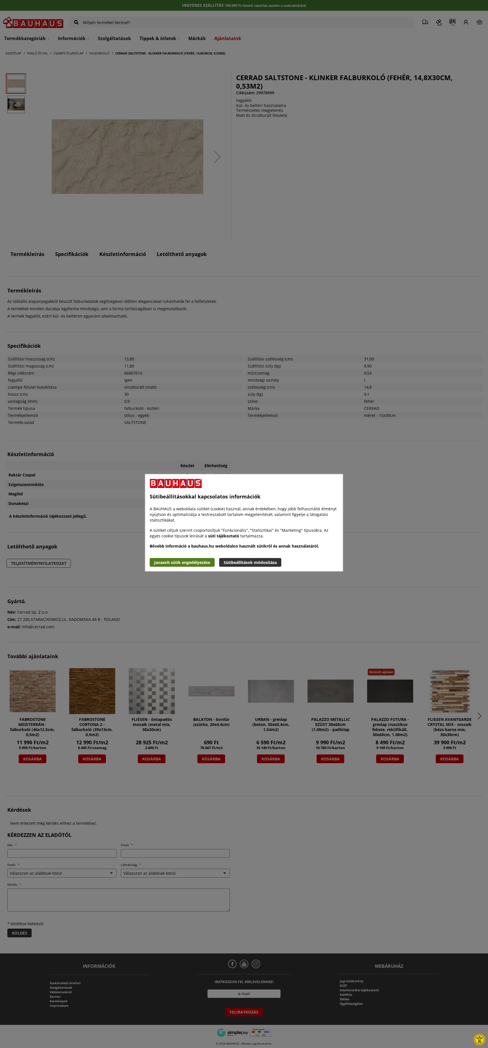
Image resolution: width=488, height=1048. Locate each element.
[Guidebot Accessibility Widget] (479, 1039)
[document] (244, 522)
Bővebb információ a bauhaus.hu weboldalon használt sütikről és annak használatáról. (234, 546)
